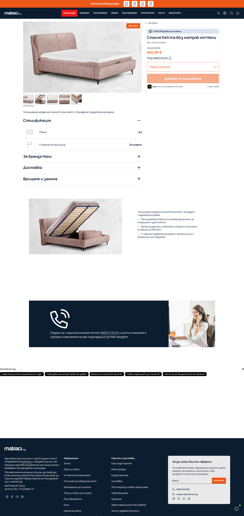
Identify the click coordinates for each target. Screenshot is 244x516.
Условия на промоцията (77, 475)
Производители (73, 498)
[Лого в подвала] (15, 449)
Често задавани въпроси (125, 510)
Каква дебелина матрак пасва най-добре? (67, 374)
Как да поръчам (119, 475)
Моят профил (118, 469)
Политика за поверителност (80, 481)
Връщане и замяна (40, 178)
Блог (66, 504)
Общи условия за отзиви (77, 493)
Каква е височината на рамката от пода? (22, 374)
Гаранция (116, 498)
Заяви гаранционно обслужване (128, 504)
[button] (69, 13)
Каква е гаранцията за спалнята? (143, 374)
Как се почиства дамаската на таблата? (185, 374)
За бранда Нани (37, 156)
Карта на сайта (72, 510)
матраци (27, 461)
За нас (67, 463)
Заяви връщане (119, 493)
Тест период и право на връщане (129, 487)
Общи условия (71, 469)
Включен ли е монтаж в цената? (106, 374)
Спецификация (37, 120)
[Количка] (238, 13)
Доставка (32, 167)
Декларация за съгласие (77, 487)
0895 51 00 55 (110, 333)
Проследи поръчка (121, 463)
